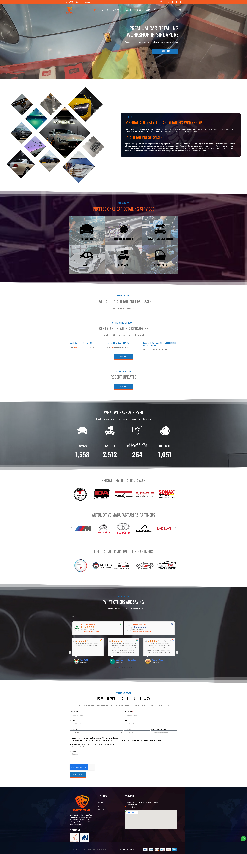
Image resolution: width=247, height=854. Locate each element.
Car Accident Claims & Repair (153, 740)
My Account (86, 2)
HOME (93, 10)
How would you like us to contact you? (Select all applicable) (92, 745)
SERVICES (100, 803)
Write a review (95, 632)
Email (126, 720)
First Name (74, 712)
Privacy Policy (130, 849)
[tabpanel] (123, 645)
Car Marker (74, 729)
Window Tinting (133, 740)
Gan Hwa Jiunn (157, 660)
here (75, 347)
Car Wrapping (77, 740)
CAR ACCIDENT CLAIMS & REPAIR (160, 239)
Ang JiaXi (84, 660)
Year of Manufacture (158, 729)
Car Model (127, 729)
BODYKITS (87, 264)
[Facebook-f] (164, 1)
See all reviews (85, 632)
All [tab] (73, 616)
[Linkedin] (172, 1)
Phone (72, 720)
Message (73, 751)
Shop (78, 2)
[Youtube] (176, 1)
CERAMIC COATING (123, 264)
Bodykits (121, 740)
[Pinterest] (180, 1)
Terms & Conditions (121, 849)
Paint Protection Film (92, 740)
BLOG (139, 10)
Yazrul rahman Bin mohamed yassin (126, 660)
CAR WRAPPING (87, 239)
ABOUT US (104, 10)
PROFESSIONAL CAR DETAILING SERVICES (123, 209)
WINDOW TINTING (160, 264)
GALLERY (129, 10)
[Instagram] (168, 1)
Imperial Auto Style (88, 624)
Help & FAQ (69, 2)
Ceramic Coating (109, 740)
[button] (71, 528)
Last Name (128, 712)
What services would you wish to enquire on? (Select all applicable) (94, 738)
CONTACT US (150, 10)
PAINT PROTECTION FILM (123, 239)
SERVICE (116, 10)
